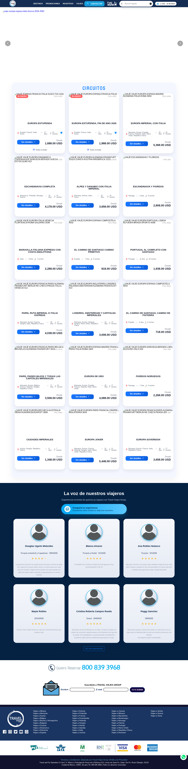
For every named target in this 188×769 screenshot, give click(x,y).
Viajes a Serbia (157, 711)
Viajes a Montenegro (120, 718)
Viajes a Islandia (78, 728)
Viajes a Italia (77, 730)
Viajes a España (39, 732)
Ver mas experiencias (94, 648)
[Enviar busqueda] (150, 4)
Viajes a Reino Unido (120, 728)
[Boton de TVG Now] (111, 3)
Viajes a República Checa (122, 730)
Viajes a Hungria (79, 723)
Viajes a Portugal (118, 725)
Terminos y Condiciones (70, 760)
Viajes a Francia (78, 716)
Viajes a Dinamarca (41, 728)
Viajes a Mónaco (118, 713)
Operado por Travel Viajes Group (95, 760)
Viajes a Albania (39, 711)
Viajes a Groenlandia (80, 718)
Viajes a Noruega (118, 720)
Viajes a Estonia (78, 711)
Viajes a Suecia (157, 713)
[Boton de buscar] (121, 4)
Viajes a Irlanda (78, 725)
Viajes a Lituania (118, 711)
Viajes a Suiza (156, 716)
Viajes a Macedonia (119, 716)
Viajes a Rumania (119, 732)
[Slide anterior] (8, 43)
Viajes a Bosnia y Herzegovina (45, 720)
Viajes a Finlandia (79, 713)
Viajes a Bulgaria (40, 723)
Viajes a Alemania (40, 713)
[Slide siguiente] (180, 43)
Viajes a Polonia (118, 723)
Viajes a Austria (39, 716)
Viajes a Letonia (78, 732)
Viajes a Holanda (79, 720)
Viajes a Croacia (39, 725)
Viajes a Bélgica (39, 718)
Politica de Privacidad (118, 760)
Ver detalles (27, 142)
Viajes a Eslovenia (40, 730)
